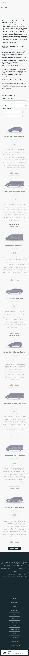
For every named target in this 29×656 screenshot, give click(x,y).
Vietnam (22, 52)
